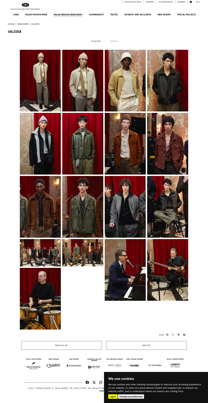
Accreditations (165, 2)
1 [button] (101, 376)
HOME (11, 24)
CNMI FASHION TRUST (132, 2)
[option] (33, 364)
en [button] (197, 2)
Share (161, 335)
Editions (113, 41)
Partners (150, 2)
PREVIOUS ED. (61, 345)
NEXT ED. (146, 345)
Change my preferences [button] (131, 396)
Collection (96, 41)
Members (181, 2)
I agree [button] (113, 396)
